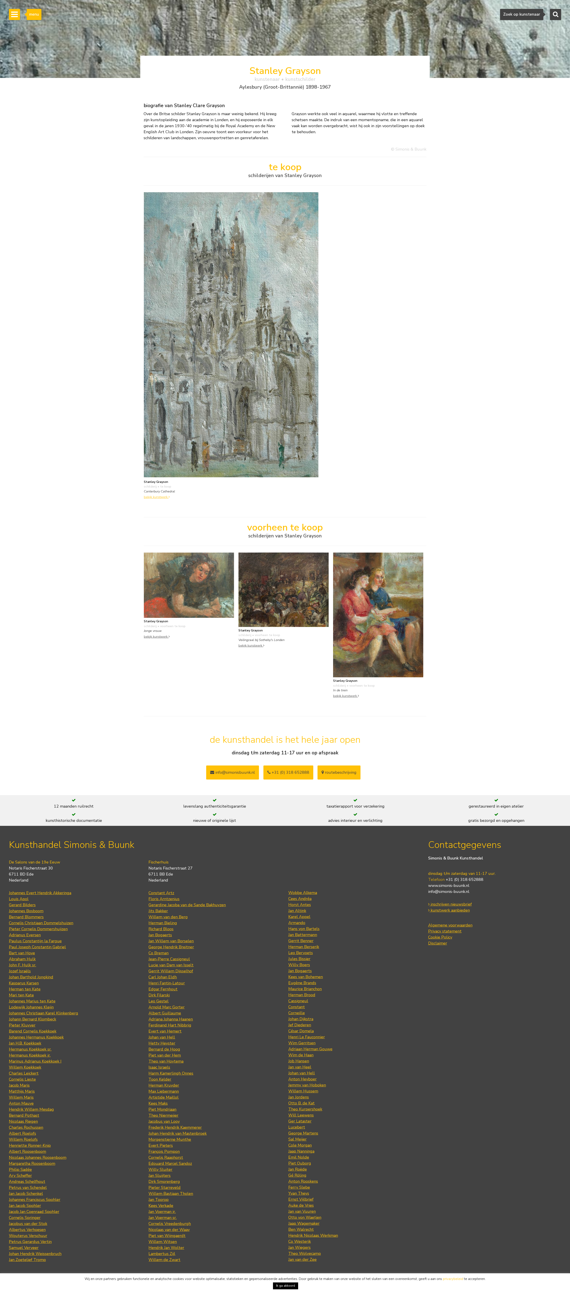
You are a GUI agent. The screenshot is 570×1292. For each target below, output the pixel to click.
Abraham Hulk (22, 959)
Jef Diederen (299, 1025)
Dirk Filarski (159, 995)
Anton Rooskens (303, 1181)
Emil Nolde (298, 1157)
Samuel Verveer (24, 1247)
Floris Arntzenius (164, 899)
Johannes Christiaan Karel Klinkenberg (43, 1013)
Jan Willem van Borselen (171, 941)
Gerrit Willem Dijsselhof (171, 971)
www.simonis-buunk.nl (448, 885)
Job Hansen (298, 1061)
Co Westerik (299, 1241)
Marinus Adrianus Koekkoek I (35, 1061)
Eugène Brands (302, 983)
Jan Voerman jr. (162, 1211)
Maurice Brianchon (305, 989)
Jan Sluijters (160, 1175)
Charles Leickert (24, 1073)
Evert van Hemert (165, 1031)
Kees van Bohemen (305, 977)
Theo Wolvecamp (304, 1253)
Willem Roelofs (23, 1139)
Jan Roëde (297, 1169)
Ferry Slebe (299, 1187)
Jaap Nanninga (301, 1151)
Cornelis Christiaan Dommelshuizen (41, 923)
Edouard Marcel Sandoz (170, 1163)
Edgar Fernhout (163, 989)
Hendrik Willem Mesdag (31, 1109)
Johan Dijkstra (300, 1019)
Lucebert (296, 1127)
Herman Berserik (303, 946)
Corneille (296, 1013)
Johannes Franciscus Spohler (34, 1199)
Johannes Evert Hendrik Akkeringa (40, 893)
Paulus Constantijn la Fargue (35, 941)
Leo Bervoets (300, 952)
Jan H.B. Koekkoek (25, 1043)
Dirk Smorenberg (164, 1181)
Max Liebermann (164, 1091)
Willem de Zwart (164, 1259)
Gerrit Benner (301, 940)
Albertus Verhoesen (27, 1229)
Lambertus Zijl (162, 1253)
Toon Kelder (160, 1079)
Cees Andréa (299, 898)
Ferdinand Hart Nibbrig (170, 1025)
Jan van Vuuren (302, 1211)
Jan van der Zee (302, 1259)
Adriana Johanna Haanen (171, 1019)
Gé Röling (297, 1175)
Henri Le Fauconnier (306, 1037)
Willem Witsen (163, 1241)
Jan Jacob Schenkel (26, 1193)
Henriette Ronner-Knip (30, 1145)
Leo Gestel (159, 1001)
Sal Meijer (297, 1139)
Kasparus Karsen (24, 983)
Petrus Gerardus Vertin (30, 1241)
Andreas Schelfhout (27, 1181)
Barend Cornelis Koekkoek (32, 1031)
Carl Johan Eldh (163, 977)
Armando (296, 922)
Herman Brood (301, 995)
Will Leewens (301, 1115)
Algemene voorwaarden (450, 925)
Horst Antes (299, 904)
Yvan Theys (298, 1193)
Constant (296, 1007)
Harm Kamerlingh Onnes (171, 1073)
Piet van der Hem (165, 1055)
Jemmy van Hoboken (307, 1085)
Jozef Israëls (20, 971)
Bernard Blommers (26, 917)
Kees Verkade (161, 1205)
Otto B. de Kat (301, 1103)
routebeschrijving (340, 772)
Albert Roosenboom (27, 1151)
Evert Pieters (161, 1145)
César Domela (301, 1031)
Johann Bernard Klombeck (32, 1019)
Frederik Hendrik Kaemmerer (175, 1127)
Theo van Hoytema (166, 1061)
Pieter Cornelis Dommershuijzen (38, 929)
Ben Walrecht (301, 1229)
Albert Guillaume (165, 1013)
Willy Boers (299, 964)
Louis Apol (18, 899)
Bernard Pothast (24, 1115)
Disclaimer (437, 943)
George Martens (303, 1133)
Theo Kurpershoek (305, 1109)
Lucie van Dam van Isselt (171, 965)
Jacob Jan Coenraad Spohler (34, 1211)
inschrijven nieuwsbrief (451, 904)
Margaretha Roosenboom (32, 1163)
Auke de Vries (301, 1205)
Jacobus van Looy (164, 1121)
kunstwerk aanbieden (450, 910)
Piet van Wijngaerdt (167, 1235)
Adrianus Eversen (25, 935)
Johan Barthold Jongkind (31, 977)
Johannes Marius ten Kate (32, 1001)
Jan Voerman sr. (163, 1217)
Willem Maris (21, 1097)
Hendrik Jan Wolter (166, 1247)
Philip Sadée (20, 1169)
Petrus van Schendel (28, 1187)
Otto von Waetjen (304, 1217)
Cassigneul (298, 1001)
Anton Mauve (21, 1103)
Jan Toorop (159, 1199)
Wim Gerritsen (302, 1043)
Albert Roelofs (22, 1133)
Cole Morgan (300, 1145)
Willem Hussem (303, 1091)
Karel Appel (299, 916)
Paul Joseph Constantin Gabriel (37, 947)
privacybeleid (453, 1279)
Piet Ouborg (299, 1163)
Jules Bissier (299, 958)
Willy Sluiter (160, 1169)
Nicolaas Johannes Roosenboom (37, 1157)
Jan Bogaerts (160, 935)
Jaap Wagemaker (304, 1223)
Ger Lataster (299, 1121)
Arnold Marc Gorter (167, 1007)
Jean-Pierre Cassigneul (169, 959)
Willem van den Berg (168, 917)
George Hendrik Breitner (171, 947)
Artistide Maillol (164, 1097)
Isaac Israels (159, 1067)
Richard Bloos (161, 929)
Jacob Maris (19, 1085)
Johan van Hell (162, 1037)
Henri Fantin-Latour (167, 983)
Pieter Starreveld (165, 1187)
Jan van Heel (299, 1067)
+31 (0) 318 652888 (290, 772)
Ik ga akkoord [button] (285, 1286)
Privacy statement (445, 931)
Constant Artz (161, 893)
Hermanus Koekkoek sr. (30, 1049)
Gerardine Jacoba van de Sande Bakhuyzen (187, 905)
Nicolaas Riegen (23, 1121)
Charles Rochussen (26, 1127)
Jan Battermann (302, 934)
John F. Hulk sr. (22, 965)
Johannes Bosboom (26, 911)
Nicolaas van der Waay (169, 1229)
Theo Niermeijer (163, 1115)
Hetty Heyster (162, 1043)
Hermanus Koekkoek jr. (30, 1055)
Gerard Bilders (22, 905)
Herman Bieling (163, 923)
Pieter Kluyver (22, 1025)
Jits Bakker (158, 911)
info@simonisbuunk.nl (234, 772)
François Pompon (164, 1151)
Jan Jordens (298, 1097)
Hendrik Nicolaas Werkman (313, 1235)
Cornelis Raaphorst (166, 1157)
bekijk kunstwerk (156, 497)
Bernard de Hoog (164, 1049)
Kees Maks (158, 1103)
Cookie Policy (440, 937)
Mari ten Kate (21, 995)
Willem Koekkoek (25, 1067)
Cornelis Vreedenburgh (170, 1223)
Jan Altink (297, 910)
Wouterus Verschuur (28, 1235)
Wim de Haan (301, 1055)
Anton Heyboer (302, 1079)
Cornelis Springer (25, 1217)
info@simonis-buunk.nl (448, 891)
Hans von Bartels (304, 928)
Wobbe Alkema (302, 892)
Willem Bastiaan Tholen (171, 1193)
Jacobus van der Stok (28, 1223)
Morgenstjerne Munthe (170, 1139)
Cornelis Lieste (22, 1079)
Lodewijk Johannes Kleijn (31, 1007)
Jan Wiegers (299, 1247)
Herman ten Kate (25, 989)
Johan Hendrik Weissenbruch (35, 1253)
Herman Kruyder (164, 1085)
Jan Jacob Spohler (25, 1205)
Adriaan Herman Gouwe (310, 1049)
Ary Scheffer (20, 1175)
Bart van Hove (22, 953)
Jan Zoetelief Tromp (27, 1259)
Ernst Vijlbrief (301, 1199)
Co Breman (159, 953)
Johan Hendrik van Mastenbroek (178, 1133)
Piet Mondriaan (162, 1109)
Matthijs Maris (22, 1091)
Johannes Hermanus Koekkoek (36, 1037)
